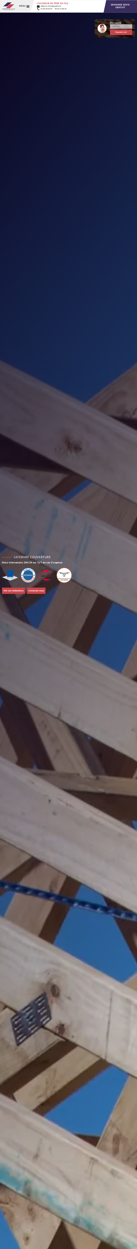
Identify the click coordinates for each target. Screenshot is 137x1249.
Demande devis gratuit (120, 6)
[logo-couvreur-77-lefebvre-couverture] (9, 6)
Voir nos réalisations (13, 590)
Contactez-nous (36, 590)
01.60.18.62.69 (46, 9)
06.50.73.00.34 (60, 9)
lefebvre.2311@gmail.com (51, 6)
